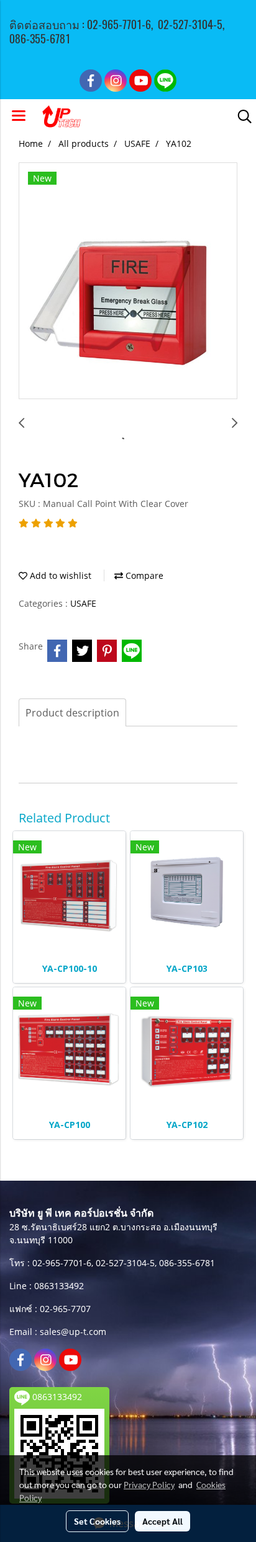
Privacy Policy (149, 1484)
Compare (143, 575)
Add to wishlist (59, 575)
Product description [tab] (72, 713)
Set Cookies (97, 1521)
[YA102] (128, 281)
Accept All (162, 1521)
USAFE (83, 603)
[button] (240, 116)
